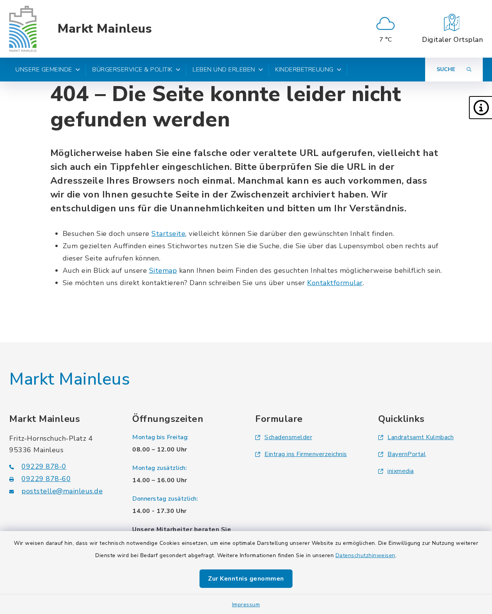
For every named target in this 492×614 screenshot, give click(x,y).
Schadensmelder (288, 437)
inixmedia (400, 471)
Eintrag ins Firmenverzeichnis (305, 454)
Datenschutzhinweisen (366, 555)
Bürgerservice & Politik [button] (132, 69)
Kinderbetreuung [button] (304, 69)
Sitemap (163, 270)
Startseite (168, 233)
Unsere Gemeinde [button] (43, 69)
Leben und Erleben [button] (224, 69)
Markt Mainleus (105, 29)
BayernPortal (406, 454)
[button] (480, 107)
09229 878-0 (44, 466)
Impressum (246, 604)
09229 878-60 (46, 478)
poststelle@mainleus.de (62, 491)
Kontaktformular (335, 282)
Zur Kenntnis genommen (246, 578)
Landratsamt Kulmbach (420, 437)
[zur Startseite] (23, 29)
